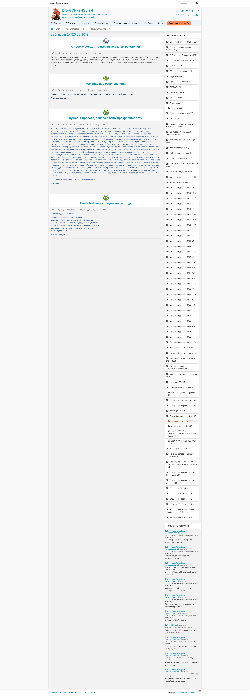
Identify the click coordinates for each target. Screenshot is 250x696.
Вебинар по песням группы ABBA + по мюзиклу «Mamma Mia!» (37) (181, 464)
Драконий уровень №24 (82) (182, 310)
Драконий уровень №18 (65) (182, 278)
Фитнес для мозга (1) (178, 182)
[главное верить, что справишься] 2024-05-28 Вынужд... (182, 675)
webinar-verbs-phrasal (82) (181, 153)
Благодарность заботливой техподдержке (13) (180, 510)
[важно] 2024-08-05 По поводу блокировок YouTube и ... (181, 536)
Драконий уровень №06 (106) (182, 214)
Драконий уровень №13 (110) (182, 251)
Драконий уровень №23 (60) (182, 305)
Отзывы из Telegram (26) (180, 158)
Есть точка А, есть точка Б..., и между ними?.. (179, 659)
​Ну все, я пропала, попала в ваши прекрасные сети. (106, 118)
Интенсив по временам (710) (182, 347)
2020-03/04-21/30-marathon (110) (182, 442)
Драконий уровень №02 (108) (182, 193)
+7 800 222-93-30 (187, 11)
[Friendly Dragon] (106, 78)
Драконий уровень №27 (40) (182, 326)
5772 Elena (172, 625)
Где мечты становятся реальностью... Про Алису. (181, 643)
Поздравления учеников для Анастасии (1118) (180, 481)
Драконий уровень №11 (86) (182, 241)
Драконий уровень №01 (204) (182, 187)
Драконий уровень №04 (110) (182, 203)
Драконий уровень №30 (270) (182, 342)
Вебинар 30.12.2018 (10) (180, 448)
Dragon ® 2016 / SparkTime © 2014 (66, 693)
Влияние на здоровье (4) (180, 171)
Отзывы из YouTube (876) (180, 493)
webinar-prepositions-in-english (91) (181, 141)
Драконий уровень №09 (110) (182, 230)
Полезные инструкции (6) (181, 387)
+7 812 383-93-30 (187, 15)
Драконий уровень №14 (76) (182, 257)
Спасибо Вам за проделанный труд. (106, 203)
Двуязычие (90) (176, 76)
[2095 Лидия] (106, 41)
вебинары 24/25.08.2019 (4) (183, 421)
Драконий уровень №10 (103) (182, 235)
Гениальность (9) (177, 92)
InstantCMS (183, 693)
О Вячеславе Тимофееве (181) (183, 55)
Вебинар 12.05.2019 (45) (180, 517)
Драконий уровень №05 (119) (182, 209)
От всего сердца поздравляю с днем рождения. (106, 46)
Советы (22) (176, 108)
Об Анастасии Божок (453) (181, 60)
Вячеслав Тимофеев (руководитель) (175, 532)
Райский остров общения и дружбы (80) (180, 455)
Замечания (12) (176, 98)
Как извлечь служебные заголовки (178, 628)
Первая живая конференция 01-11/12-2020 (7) (180, 125)
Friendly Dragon (95, 90)
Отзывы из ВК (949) (178, 488)
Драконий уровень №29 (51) (182, 337)
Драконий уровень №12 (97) (182, 246)
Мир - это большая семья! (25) (183, 177)
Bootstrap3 (193, 693)
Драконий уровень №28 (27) (182, 331)
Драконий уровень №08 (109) (182, 225)
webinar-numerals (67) (179, 148)
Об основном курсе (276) (180, 71)
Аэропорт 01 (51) (177, 411)
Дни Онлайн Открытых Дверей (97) (182, 165)
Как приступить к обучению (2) (182, 393)
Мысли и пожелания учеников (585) (181, 375)
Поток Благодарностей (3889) (183, 416)
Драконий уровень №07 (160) (182, 219)
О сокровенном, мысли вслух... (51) (178, 48)
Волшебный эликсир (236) (181, 82)
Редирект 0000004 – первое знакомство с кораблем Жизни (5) (182, 433)
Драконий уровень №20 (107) (182, 289)
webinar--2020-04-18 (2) (182, 426)
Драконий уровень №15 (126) (182, 262)
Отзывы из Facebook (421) (181, 499)
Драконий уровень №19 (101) (182, 283)
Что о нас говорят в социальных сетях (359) (177, 367)
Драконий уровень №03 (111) (182, 198)
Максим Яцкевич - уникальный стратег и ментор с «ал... (180, 568)
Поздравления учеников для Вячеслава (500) (180, 473)
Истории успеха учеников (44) (183, 400)
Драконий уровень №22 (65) (182, 299)
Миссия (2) (174, 118)
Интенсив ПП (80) (177, 382)
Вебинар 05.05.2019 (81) (180, 504)
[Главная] (52, 29)
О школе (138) (175, 66)
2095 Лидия (92, 53)
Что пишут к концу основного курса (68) (181, 359)
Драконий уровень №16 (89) (182, 267)
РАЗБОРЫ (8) (175, 87)
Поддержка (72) (176, 103)
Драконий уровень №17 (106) (182, 273)
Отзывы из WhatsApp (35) (181, 113)
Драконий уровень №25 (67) (182, 315)
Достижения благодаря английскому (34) (178, 133)
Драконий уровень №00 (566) (183, 42)
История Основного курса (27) (183, 353)
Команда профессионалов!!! (106, 83)
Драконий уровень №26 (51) (182, 321)
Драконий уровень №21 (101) (182, 294)
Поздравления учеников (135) (183, 405)
